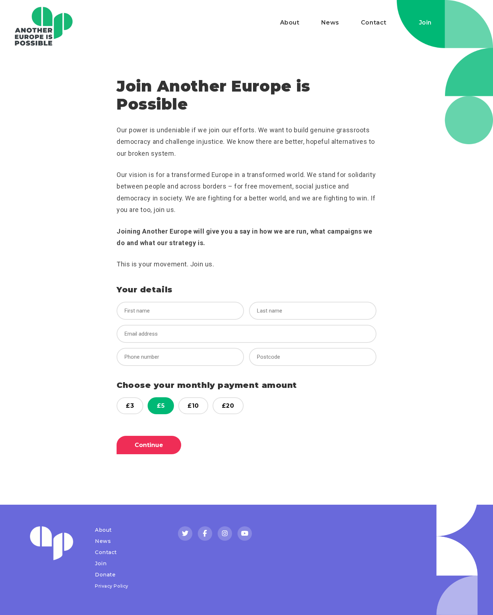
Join (425, 22)
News (330, 22)
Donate (105, 574)
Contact (374, 22)
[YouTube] (244, 533)
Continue (149, 445)
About (290, 22)
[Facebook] (205, 533)
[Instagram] (225, 533)
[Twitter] (185, 533)
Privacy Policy (111, 586)
